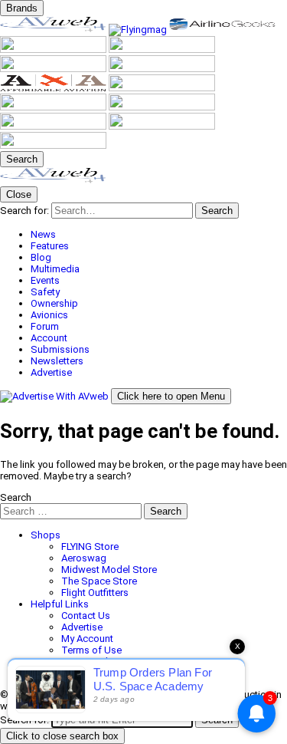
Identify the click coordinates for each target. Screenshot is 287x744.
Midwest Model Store (109, 569)
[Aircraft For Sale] (54, 49)
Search (15, 497)
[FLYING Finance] (54, 126)
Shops (45, 535)
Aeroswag (83, 558)
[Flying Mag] (139, 29)
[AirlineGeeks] (222, 29)
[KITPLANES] (54, 68)
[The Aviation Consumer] (162, 88)
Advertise (82, 627)
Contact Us (85, 615)
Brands (22, 8)
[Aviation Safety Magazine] (162, 107)
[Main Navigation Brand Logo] (53, 180)
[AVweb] (54, 29)
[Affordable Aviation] (54, 88)
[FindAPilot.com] (162, 126)
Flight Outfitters (95, 592)
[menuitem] (159, 234)
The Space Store (99, 581)
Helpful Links (60, 604)
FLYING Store (90, 546)
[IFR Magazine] (54, 107)
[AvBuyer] (162, 49)
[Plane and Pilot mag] (162, 68)
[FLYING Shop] (53, 145)
